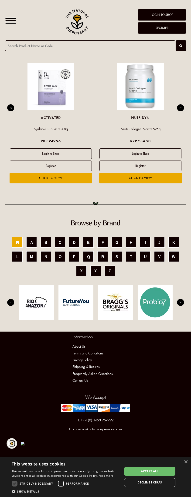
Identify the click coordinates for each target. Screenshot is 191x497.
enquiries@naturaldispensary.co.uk (97, 429)
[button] (65, 491)
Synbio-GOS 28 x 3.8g (51, 129)
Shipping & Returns (86, 366)
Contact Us (80, 380)
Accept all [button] (149, 471)
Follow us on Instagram (12, 443)
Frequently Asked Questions (92, 373)
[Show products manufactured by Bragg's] (115, 302)
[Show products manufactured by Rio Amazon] (36, 302)
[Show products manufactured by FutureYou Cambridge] (76, 302)
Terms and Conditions (87, 353)
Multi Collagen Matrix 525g (140, 129)
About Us (78, 346)
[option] (51, 123)
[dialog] (95, 477)
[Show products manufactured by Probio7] (155, 302)
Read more (106, 476)
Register (162, 28)
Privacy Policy (82, 360)
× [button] (186, 462)
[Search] (181, 45)
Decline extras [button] (149, 482)
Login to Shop (161, 15)
